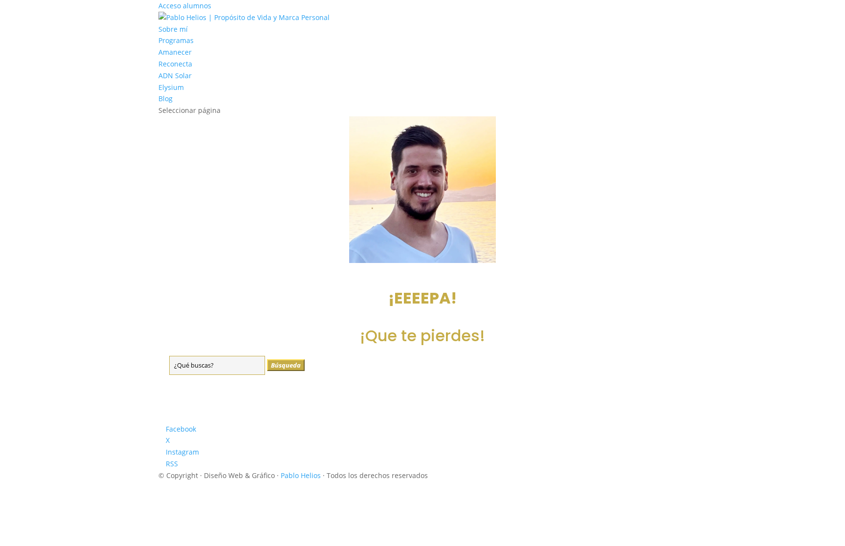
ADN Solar (175, 75)
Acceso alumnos (184, 5)
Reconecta (175, 63)
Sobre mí (173, 29)
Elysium (171, 87)
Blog (165, 98)
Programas (176, 40)
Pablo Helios (301, 475)
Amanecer (175, 52)
